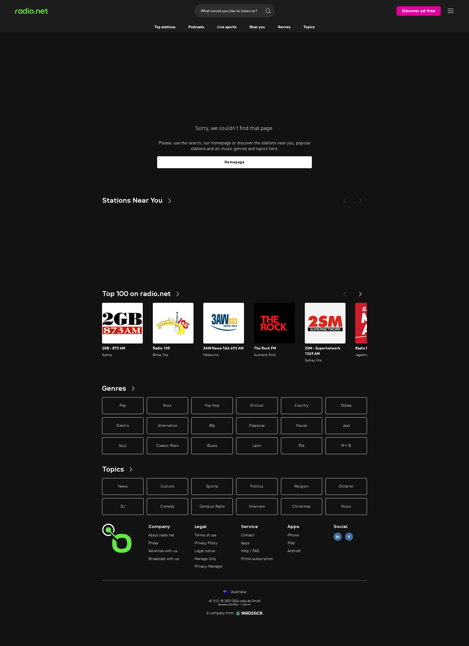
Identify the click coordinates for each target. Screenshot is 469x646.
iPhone (293, 535)
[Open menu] (450, 11)
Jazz (346, 426)
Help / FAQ (250, 551)
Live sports (226, 27)
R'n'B (346, 446)
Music (346, 506)
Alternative (167, 426)
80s (212, 426)
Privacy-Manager (209, 566)
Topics (309, 27)
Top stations (164, 27)
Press (153, 543)
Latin (256, 446)
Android (293, 551)
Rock (167, 406)
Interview (257, 506)
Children (346, 486)
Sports (212, 486)
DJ (123, 506)
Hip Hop (212, 406)
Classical (257, 426)
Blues (212, 446)
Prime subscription (257, 559)
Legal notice (205, 551)
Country (301, 406)
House (301, 426)
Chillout (257, 406)
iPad (291, 543)
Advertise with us (162, 551)
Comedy (167, 506)
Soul (122, 446)
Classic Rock (167, 446)
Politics (256, 486)
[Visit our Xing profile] (349, 537)
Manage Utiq (205, 559)
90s (302, 446)
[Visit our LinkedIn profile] (337, 537)
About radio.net (161, 535)
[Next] (360, 198)
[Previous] (344, 198)
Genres (284, 27)
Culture (167, 486)
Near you (257, 27)
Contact (247, 535)
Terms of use (205, 535)
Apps (245, 543)
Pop (122, 406)
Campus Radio (212, 506)
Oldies (346, 406)
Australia (238, 592)
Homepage (234, 162)
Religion (301, 486)
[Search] (268, 11)
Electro (122, 426)
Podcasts (196, 27)
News (123, 486)
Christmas (301, 506)
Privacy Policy (206, 543)
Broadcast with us (163, 559)
